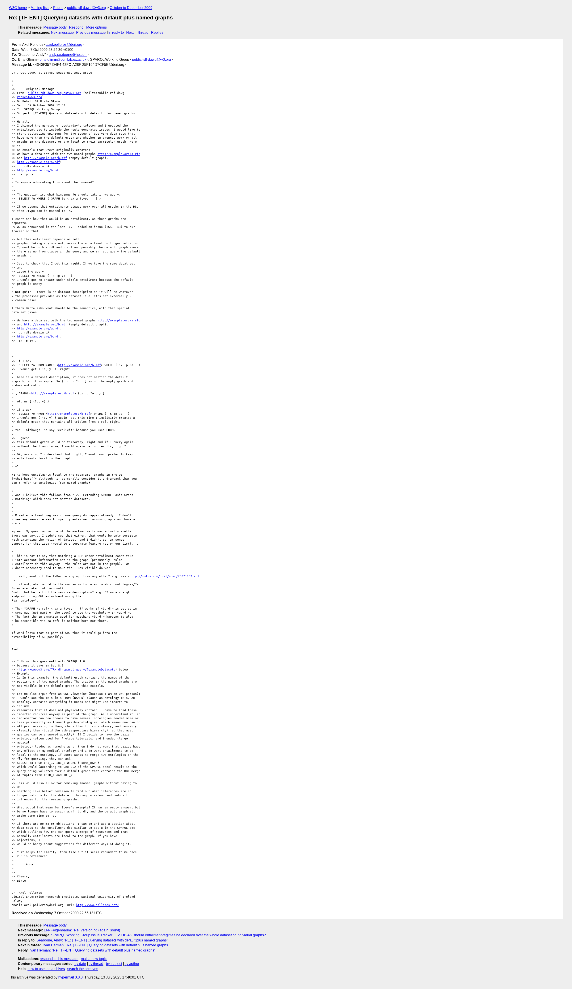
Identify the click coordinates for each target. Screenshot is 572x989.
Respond (76, 27)
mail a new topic (94, 959)
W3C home (18, 8)
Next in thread (137, 32)
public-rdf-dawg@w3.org (86, 8)
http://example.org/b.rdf (45, 158)
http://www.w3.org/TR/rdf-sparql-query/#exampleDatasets (67, 669)
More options (96, 27)
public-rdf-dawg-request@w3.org (54, 93)
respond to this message (59, 959)
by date (80, 964)
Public (58, 8)
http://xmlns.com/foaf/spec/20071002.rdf (164, 576)
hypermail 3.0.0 (70, 977)
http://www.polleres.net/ (97, 905)
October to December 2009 (131, 8)
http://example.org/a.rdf (38, 162)
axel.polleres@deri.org (64, 44)
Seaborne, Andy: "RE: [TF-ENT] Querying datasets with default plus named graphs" (102, 940)
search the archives (82, 969)
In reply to (116, 32)
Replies (157, 32)
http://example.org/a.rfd (118, 154)
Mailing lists (40, 8)
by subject (114, 964)
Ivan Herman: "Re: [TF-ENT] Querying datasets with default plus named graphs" (106, 945)
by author (131, 964)
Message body (55, 27)
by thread (95, 964)
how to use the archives (46, 969)
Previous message (91, 32)
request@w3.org (29, 97)
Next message (62, 32)
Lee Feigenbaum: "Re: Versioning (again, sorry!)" (82, 930)
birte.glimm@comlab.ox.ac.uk (63, 59)
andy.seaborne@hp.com (68, 54)
